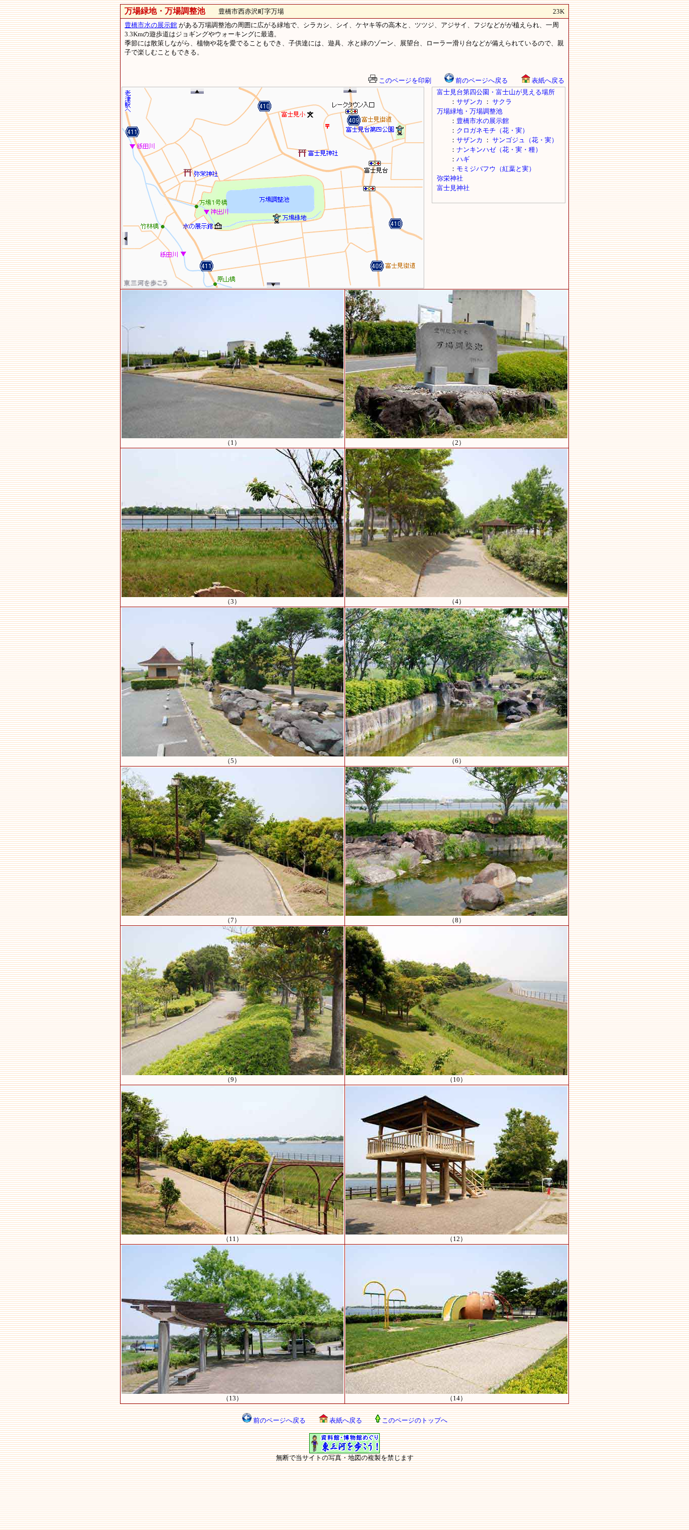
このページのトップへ (413, 1420)
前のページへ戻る (481, 80)
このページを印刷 (404, 80)
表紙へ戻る (547, 80)
